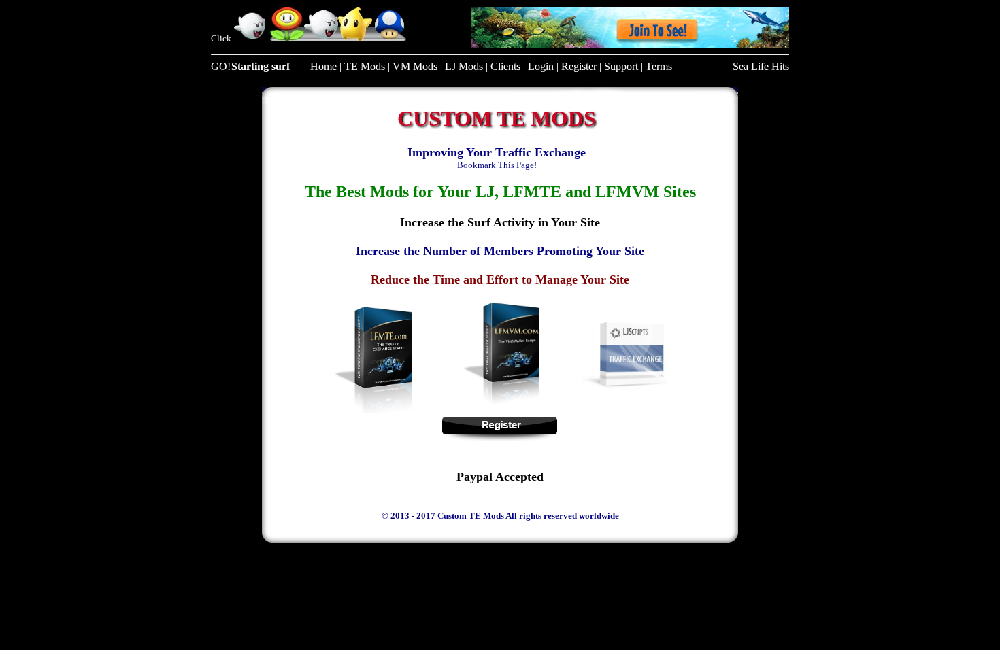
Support (621, 66)
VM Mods (415, 66)
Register (579, 66)
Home (323, 66)
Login (541, 66)
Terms (659, 66)
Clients (505, 66)
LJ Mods (464, 66)
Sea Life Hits (761, 66)
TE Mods (364, 66)
